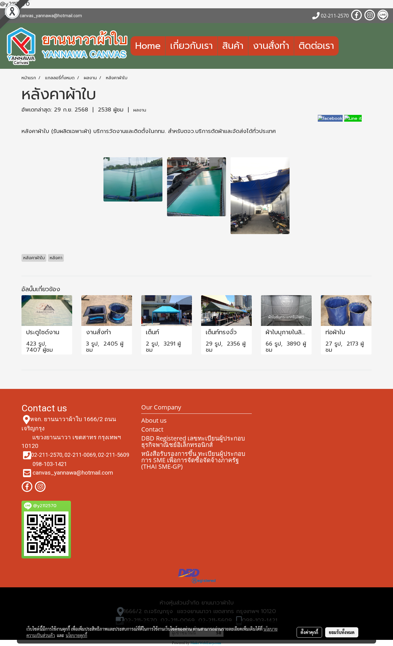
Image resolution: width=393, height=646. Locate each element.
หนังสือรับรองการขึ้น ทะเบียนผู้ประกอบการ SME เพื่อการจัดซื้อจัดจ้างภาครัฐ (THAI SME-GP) (193, 460)
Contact (152, 429)
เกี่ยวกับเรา (191, 46)
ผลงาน (139, 110)
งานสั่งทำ (271, 46)
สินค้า (232, 46)
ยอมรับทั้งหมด (342, 632)
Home (148, 46)
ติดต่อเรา (316, 46)
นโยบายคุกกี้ (76, 635)
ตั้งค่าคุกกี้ (309, 632)
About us (154, 420)
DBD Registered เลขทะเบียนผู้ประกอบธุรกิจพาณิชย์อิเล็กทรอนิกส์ (193, 441)
